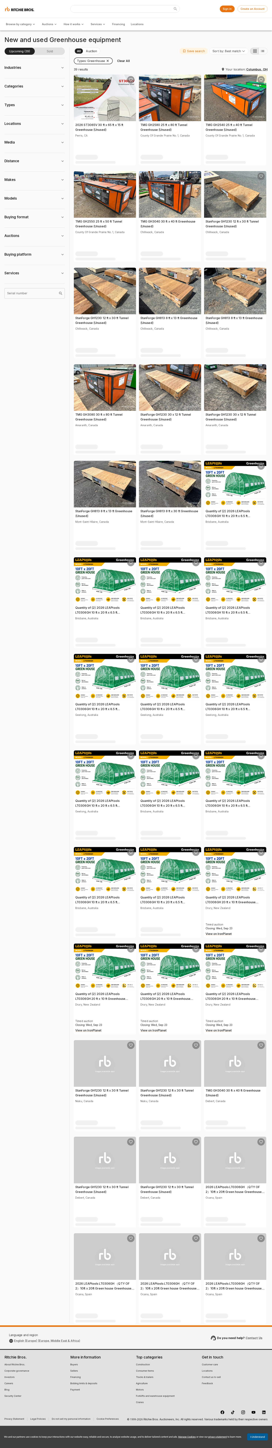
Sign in (227, 8)
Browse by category (19, 24)
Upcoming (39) (19, 51)
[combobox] (229, 51)
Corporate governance (16, 1371)
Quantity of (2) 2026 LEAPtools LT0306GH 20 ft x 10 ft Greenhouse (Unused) (231, 902)
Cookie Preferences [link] (108, 1419)
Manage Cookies (187, 1436)
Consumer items (145, 1371)
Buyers (74, 1364)
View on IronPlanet (219, 934)
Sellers (74, 1371)
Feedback (207, 1383)
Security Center (12, 1396)
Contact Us (254, 1338)
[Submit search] (175, 9)
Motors (140, 1390)
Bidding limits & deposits (83, 1383)
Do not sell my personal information (71, 1419)
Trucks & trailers (144, 1377)
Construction (143, 1364)
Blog (6, 1390)
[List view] (263, 51)
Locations (137, 24)
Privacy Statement (14, 1419)
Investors (9, 1377)
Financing (118, 24)
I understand (257, 1436)
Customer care (210, 1364)
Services (96, 24)
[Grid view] (254, 51)
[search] (60, 293)
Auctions (47, 24)
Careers (8, 1383)
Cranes (140, 1402)
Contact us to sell (211, 1377)
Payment (75, 1390)
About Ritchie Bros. (14, 1364)
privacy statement (217, 1436)
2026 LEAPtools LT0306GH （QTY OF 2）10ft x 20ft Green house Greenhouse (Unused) (234, 1191)
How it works (72, 24)
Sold (50, 51)
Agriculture (142, 1383)
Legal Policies (38, 1419)
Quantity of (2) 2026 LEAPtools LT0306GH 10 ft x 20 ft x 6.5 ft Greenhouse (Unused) (228, 515)
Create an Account (253, 8)
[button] (193, 51)
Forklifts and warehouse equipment (155, 1396)
